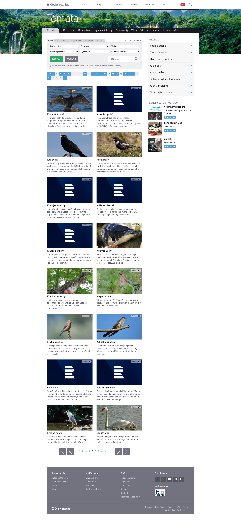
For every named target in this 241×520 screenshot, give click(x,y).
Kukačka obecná (106, 342)
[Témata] (120, 18)
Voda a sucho (158, 45)
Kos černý (52, 159)
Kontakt (124, 493)
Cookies (148, 507)
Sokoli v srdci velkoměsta (165, 79)
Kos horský (103, 159)
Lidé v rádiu (125, 485)
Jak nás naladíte (127, 478)
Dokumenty (121, 30)
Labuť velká (103, 433)
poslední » (126, 451)
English (186, 507)
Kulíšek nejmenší (106, 387)
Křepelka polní (104, 296)
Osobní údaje (160, 507)
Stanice (134, 5)
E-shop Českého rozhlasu (163, 103)
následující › (118, 451)
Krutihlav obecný (56, 296)
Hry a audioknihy (103, 30)
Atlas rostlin (88, 41)
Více (177, 30)
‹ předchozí (70, 451)
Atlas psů (100, 41)
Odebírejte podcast (161, 92)
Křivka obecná (55, 342)
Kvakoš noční (54, 433)
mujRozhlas (117, 5)
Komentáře (84, 30)
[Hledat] (190, 4)
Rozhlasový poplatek (130, 497)
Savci (57, 41)
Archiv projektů (159, 85)
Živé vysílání (92, 478)
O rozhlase (149, 5)
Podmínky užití (174, 507)
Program (100, 5)
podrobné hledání (134, 40)
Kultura (155, 30)
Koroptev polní (105, 114)
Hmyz (65, 41)
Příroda (144, 30)
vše (50, 74)
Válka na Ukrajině (60, 478)
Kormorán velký (55, 114)
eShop (55, 489)
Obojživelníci (75, 41)
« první (62, 451)
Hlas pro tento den (161, 59)
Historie (166, 30)
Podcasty (90, 485)
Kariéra (123, 489)
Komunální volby (60, 482)
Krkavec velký (104, 251)
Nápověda (125, 482)
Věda (134, 30)
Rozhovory (69, 30)
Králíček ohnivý (55, 251)
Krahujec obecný (56, 205)
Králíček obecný (105, 205)
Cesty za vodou (159, 52)
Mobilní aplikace (93, 489)
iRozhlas (84, 5)
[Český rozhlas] (58, 4)
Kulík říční (52, 387)
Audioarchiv (91, 482)
